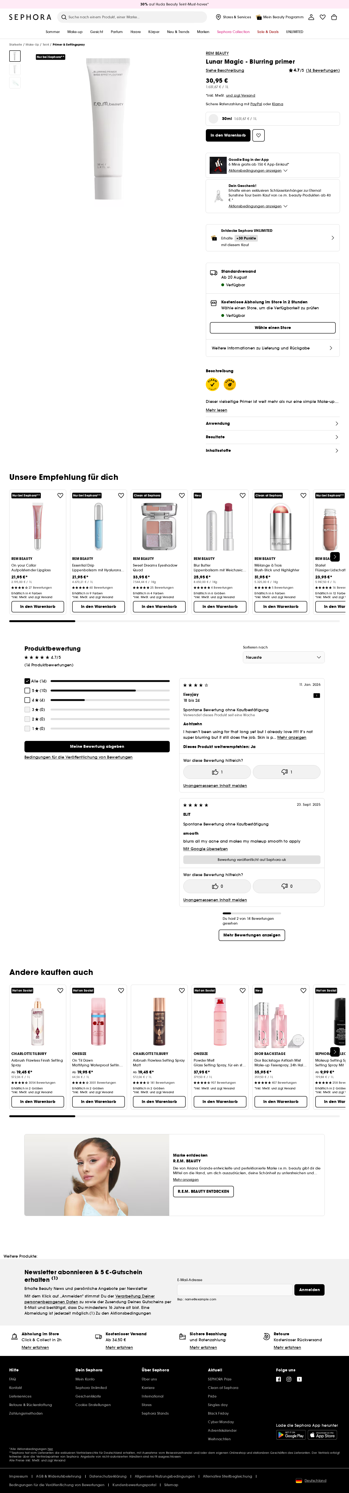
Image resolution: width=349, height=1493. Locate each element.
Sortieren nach (255, 647)
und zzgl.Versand (240, 95)
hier (50, 1449)
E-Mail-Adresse (189, 1280)
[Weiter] (335, 557)
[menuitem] (233, 17)
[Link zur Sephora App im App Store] (322, 1435)
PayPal (256, 104)
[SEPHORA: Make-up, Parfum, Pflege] (30, 17)
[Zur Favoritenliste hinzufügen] (60, 495)
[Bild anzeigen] (15, 56)
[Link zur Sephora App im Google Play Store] (291, 1435)
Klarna (277, 104)
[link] (97, 746)
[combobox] (284, 657)
